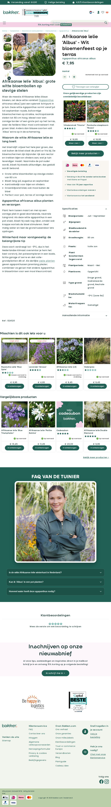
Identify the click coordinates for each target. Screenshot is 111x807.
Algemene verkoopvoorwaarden (39, 743)
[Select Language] (91, 13)
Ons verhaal (62, 729)
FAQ (31, 729)
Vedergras (89, 367)
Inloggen (33, 737)
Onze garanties (63, 733)
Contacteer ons (37, 733)
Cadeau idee (62, 765)
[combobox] (79, 23)
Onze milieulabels (65, 737)
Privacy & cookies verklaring (38, 754)
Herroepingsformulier (39, 749)
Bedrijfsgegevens (37, 760)
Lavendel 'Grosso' (38, 367)
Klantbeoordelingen (65, 742)
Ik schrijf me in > (55, 673)
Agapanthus (47, 100)
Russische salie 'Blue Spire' (11, 368)
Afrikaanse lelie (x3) (67, 367)
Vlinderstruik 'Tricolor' (74, 125)
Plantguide (61, 761)
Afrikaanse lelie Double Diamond (95, 431)
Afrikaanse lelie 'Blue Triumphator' (11, 431)
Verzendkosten (63, 753)
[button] (3, 22)
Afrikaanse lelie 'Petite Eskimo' (40, 431)
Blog (58, 757)
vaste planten (47, 260)
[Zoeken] (106, 23)
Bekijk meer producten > (85, 153)
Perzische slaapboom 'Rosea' (97, 126)
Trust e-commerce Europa (65, 747)
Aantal (65, 71)
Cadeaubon (62, 430)
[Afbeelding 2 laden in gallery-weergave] (7, 38)
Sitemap (6, 740)
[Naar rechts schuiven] (9, 78)
